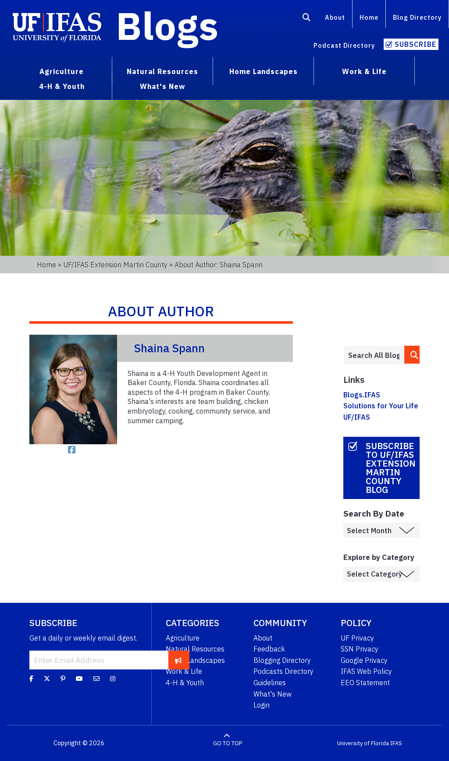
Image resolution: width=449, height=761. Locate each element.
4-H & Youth (185, 682)
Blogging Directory (282, 660)
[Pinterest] (63, 678)
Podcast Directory (344, 45)
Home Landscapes (195, 660)
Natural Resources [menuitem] (162, 71)
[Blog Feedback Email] (96, 678)
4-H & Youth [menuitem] (62, 86)
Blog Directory (417, 17)
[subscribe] (178, 660)
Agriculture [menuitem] (61, 71)
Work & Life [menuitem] (364, 71)
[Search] (307, 19)
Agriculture (183, 638)
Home (369, 17)
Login (261, 705)
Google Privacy (364, 660)
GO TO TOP (227, 743)
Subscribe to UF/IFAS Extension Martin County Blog (391, 468)
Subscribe (415, 44)
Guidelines (269, 682)
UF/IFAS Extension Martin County (115, 264)
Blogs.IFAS (361, 394)
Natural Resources (195, 648)
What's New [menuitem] (162, 86)
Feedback (269, 648)
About (335, 17)
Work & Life (184, 671)
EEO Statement (365, 682)
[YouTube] (79, 678)
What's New (272, 694)
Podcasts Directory (283, 671)
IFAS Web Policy (366, 671)
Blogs (167, 25)
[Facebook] (31, 678)
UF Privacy (357, 638)
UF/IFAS (356, 417)
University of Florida (363, 743)
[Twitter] (47, 678)
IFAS (396, 743)
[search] (412, 355)
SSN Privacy (359, 648)
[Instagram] (112, 678)
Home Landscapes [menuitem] (263, 71)
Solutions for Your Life (380, 405)
